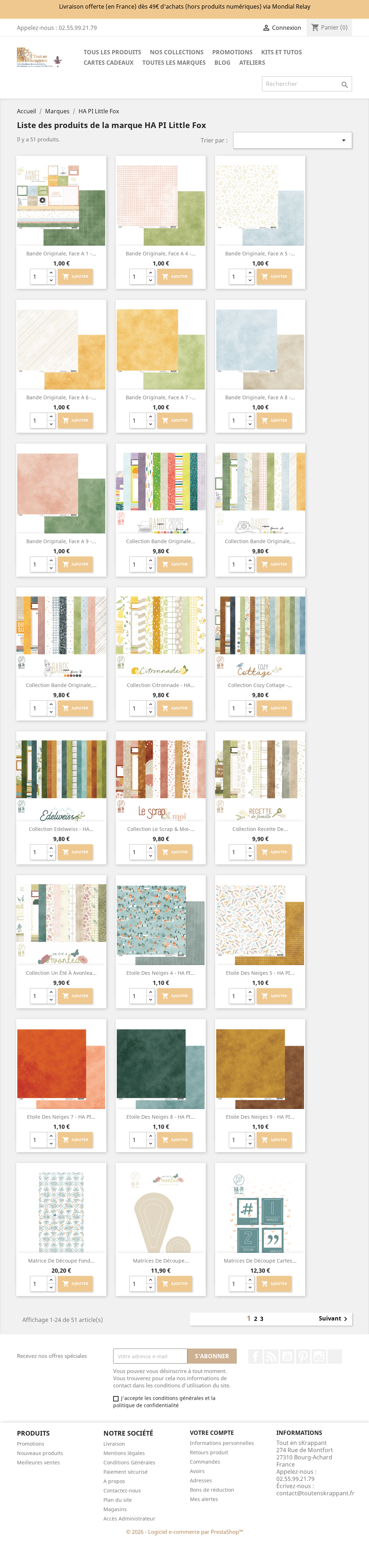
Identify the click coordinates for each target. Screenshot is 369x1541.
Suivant (334, 1319)
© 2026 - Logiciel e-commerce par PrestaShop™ (184, 1531)
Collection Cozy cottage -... (260, 685)
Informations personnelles (222, 1443)
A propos (114, 1481)
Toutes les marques (174, 63)
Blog (222, 63)
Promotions (30, 1443)
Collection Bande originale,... (260, 541)
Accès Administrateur (129, 1518)
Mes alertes (204, 1499)
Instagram (319, 1356)
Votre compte (212, 1433)
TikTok (335, 1356)
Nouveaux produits (40, 1453)
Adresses (201, 1480)
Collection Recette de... (260, 829)
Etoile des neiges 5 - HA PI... (260, 972)
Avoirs (197, 1471)
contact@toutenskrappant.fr (315, 1493)
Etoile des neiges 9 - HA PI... (260, 1116)
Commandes (205, 1461)
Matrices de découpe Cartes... (260, 1260)
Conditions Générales (129, 1462)
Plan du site (117, 1499)
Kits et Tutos (281, 52)
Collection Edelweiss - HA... (61, 829)
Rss (271, 1356)
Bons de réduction (212, 1489)
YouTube (287, 1356)
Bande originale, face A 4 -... (161, 253)
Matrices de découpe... (161, 1260)
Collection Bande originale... (160, 541)
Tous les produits (112, 52)
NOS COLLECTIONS (177, 52)
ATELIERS (252, 63)
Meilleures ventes (38, 1462)
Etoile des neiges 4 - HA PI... (160, 972)
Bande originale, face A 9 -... (61, 541)
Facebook (255, 1356)
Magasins (115, 1509)
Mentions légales (124, 1453)
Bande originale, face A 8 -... (260, 397)
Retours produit (209, 1452)
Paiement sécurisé (125, 1471)
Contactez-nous (122, 1490)
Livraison (114, 1443)
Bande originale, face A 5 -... (260, 253)
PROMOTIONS (232, 52)
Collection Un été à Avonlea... (61, 972)
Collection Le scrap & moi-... (161, 829)
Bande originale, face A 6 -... (61, 397)
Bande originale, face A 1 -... (61, 253)
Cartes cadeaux (109, 63)
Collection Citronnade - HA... (161, 685)
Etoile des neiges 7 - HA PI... (61, 1116)
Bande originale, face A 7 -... (161, 397)
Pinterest (303, 1356)
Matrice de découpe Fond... (61, 1260)
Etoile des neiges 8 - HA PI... (160, 1116)
